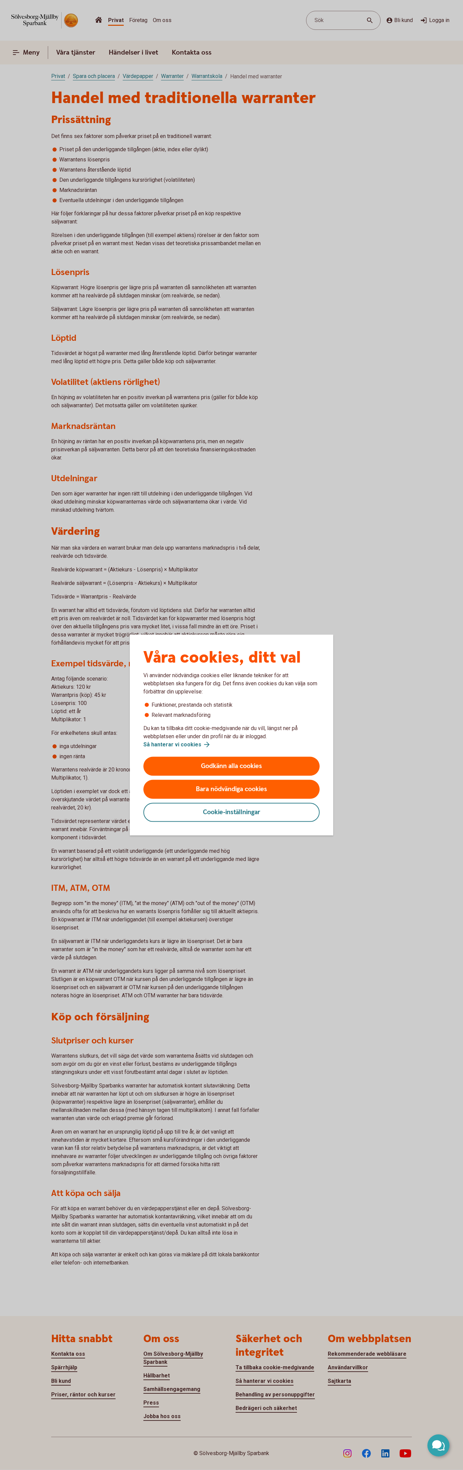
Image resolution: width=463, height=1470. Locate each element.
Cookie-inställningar (231, 812)
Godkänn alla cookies (231, 766)
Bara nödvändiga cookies (231, 789)
